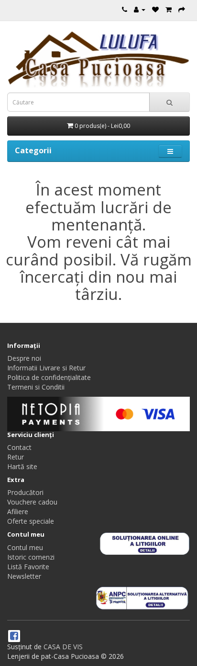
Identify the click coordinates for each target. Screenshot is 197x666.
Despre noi (24, 358)
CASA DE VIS (63, 646)
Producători (25, 492)
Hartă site (22, 466)
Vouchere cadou (32, 501)
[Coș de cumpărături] (168, 9)
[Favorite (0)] (155, 9)
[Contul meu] (139, 9)
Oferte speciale (30, 521)
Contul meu (25, 547)
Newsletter (24, 576)
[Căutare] (169, 102)
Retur (15, 456)
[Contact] (124, 9)
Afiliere (17, 511)
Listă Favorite (28, 566)
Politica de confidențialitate (49, 377)
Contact (19, 447)
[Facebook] (14, 636)
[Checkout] (181, 9)
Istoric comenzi (31, 557)
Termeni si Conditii (36, 386)
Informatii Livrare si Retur (46, 367)
